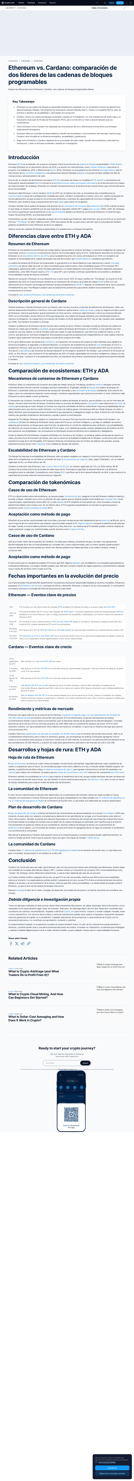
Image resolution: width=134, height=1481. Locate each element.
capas (61, 202)
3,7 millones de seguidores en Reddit (28, 801)
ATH (54, 621)
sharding (45, 776)
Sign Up (120, 3)
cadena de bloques (87, 164)
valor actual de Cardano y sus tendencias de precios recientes (46, 363)
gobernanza (13, 828)
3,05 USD (44, 678)
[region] (112, 1466)
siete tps (106, 520)
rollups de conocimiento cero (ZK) (72, 772)
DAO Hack (68, 612)
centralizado (31, 253)
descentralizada (58, 212)
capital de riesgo (86, 310)
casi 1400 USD (66, 621)
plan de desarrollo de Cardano (23, 813)
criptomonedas (15, 196)
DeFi (37, 183)
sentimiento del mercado (31, 586)
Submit (85, 1063)
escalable (44, 329)
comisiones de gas (73, 496)
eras (98, 345)
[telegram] (22, 943)
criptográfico (93, 403)
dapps (80, 173)
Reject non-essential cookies (112, 1473)
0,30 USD (110, 607)
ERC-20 (56, 180)
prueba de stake (97, 206)
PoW (101, 282)
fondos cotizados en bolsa (35, 508)
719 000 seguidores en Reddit (64, 850)
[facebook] (11, 943)
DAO (118, 612)
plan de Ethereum (18, 763)
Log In (111, 3)
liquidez (60, 502)
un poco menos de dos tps (57, 466)
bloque (92, 387)
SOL (63, 472)
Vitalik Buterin (116, 164)
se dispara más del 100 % (36, 695)
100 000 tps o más (95, 779)
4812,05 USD (46, 630)
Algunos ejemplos (86, 523)
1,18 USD (44, 668)
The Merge (22, 222)
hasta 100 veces (117, 772)
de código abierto (107, 170)
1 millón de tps (93, 838)
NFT (93, 180)
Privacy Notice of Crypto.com (68, 1069)
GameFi (100, 180)
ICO (60, 607)
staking (26, 351)
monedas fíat (110, 499)
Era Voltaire (109, 813)
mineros (99, 385)
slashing (41, 444)
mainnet (12, 772)
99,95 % (80, 285)
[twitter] (16, 943)
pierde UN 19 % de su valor (37, 685)
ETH (20, 164)
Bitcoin (53, 170)
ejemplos (77, 563)
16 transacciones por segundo (74, 459)
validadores (13, 422)
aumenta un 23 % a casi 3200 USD (38, 636)
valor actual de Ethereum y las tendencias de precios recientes (46, 295)
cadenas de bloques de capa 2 (58, 769)
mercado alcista (64, 630)
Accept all (112, 1468)
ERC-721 (50, 272)
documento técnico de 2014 (35, 256)
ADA (49, 193)
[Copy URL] (28, 943)
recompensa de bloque (86, 390)
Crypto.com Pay (77, 529)
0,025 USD (47, 661)
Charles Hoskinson (98, 167)
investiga (20, 890)
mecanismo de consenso (75, 206)
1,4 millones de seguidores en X (35, 850)
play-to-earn (94, 209)
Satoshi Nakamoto (83, 259)
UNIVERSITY (10, 8)
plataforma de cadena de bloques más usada (76, 183)
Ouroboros (50, 342)
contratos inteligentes (35, 173)
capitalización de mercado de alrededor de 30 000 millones (51, 734)
